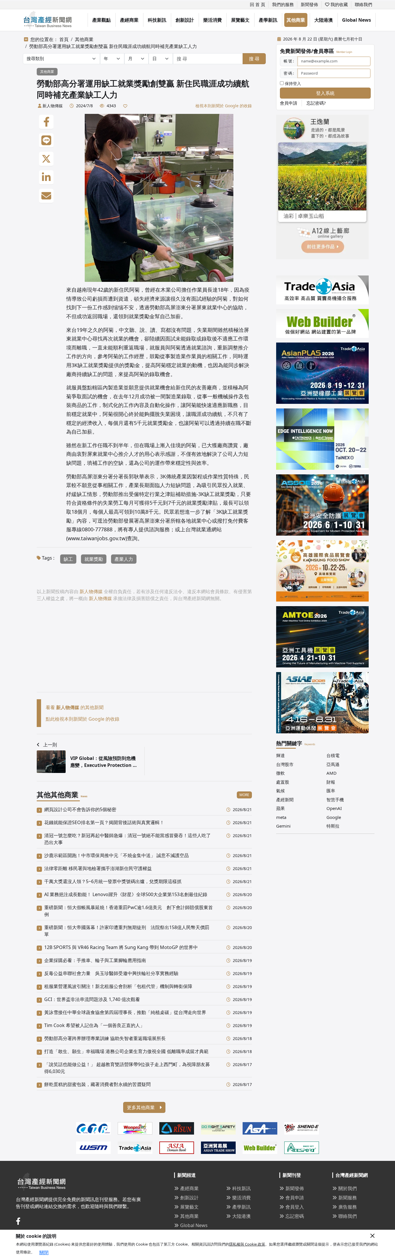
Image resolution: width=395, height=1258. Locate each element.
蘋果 (280, 808)
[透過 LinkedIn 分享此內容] (46, 177)
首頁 (64, 39)
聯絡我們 (363, 4)
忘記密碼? (316, 103)
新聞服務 (347, 1197)
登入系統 (325, 93)
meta (281, 817)
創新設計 (185, 20)
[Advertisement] (144, 651)
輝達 (280, 755)
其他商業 (296, 20)
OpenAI (334, 808)
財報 (330, 782)
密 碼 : (289, 73)
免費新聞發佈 (295, 50)
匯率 (330, 790)
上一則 (50, 744)
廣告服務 (347, 1207)
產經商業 (129, 20)
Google (333, 817)
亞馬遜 (332, 764)
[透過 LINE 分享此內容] (46, 140)
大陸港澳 (323, 20)
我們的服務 (283, 4)
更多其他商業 (141, 1107)
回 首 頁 (257, 4)
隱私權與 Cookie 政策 (247, 1244)
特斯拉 (332, 826)
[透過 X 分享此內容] (46, 159)
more (244, 794)
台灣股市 (285, 764)
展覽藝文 (240, 20)
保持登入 (292, 83)
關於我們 (347, 1188)
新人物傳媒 (53, 105)
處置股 (282, 782)
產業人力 (124, 559)
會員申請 (288, 103)
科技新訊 (157, 20)
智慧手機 (335, 799)
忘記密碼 (294, 1216)
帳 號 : (289, 61)
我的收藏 (338, 4)
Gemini (283, 826)
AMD (331, 773)
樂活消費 (212, 20)
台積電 (332, 755)
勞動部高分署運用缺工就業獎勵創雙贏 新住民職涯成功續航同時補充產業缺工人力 (113, 46)
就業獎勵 (93, 559)
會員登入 (294, 1207)
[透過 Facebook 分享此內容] (46, 122)
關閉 (44, 1252)
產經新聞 (285, 799)
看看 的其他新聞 (75, 707)
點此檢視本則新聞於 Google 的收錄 (82, 719)
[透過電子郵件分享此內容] (46, 196)
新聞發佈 (309, 4)
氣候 (280, 790)
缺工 (68, 559)
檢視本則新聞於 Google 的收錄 (223, 105)
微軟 (280, 773)
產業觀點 (101, 20)
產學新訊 (268, 20)
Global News (356, 20)
